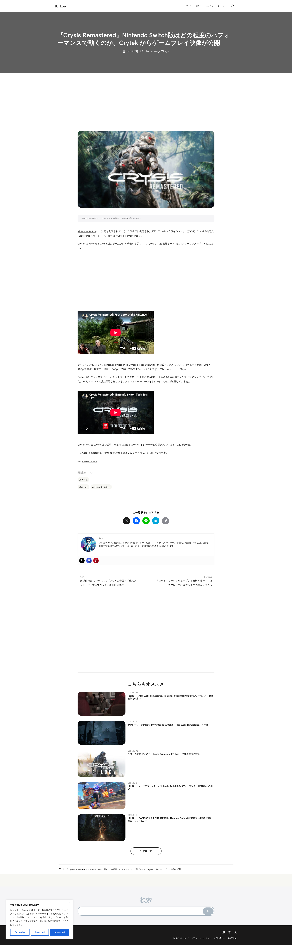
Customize (20, 932)
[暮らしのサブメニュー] (202, 6)
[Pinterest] (96, 560)
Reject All (40, 932)
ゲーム (84, 480)
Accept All (59, 932)
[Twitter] (82, 560)
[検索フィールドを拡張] (232, 5)
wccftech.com (89, 462)
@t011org (162, 51)
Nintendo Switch (87, 231)
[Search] (208, 911)
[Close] (70, 902)
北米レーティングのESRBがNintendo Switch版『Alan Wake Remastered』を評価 (168, 724)
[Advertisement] (146, 99)
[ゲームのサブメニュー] (192, 6)
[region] (39, 919)
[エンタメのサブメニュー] (214, 6)
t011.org (61, 6)
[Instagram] (89, 560)
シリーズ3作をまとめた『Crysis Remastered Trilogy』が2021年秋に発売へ (164, 754)
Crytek (84, 487)
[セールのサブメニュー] (224, 6)
